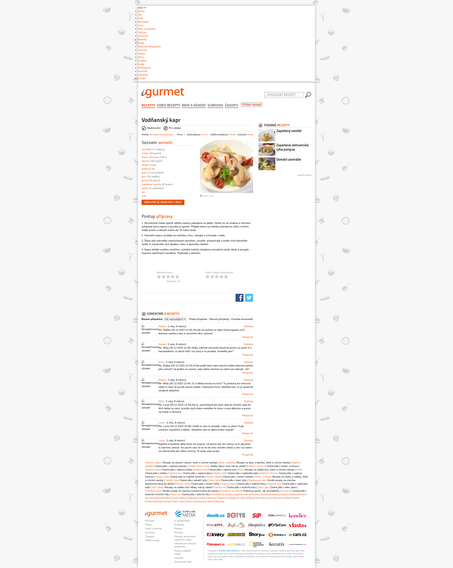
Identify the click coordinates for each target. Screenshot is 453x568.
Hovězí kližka (183, 483)
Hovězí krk (220, 487)
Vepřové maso (241, 494)
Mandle (165, 498)
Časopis (231, 105)
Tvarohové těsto (153, 491)
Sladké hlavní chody (199, 466)
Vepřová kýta (201, 469)
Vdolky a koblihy (263, 476)
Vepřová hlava (229, 483)
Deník (141, 11)
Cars (140, 25)
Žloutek (255, 494)
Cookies (178, 557)
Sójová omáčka (288, 494)
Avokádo (208, 501)
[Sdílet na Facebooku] (239, 297)
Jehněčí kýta (172, 480)
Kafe (140, 18)
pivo (144, 176)
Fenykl (159, 501)
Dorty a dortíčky (227, 462)
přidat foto (207, 196)
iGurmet (142, 71)
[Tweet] (248, 297)
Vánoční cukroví (153, 462)
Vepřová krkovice (269, 473)
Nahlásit (248, 326)
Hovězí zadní (162, 476)
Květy (141, 64)
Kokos (190, 501)
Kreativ (142, 78)
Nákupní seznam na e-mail (163, 202)
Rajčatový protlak (197, 498)
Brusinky (219, 501)
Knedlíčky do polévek (231, 491)
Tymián (264, 494)
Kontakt (178, 532)
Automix (142, 50)
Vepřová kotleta (153, 469)
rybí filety (147, 149)
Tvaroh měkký (178, 498)
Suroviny (215, 105)
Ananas (199, 501)
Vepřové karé (274, 483)
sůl (143, 192)
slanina (146, 161)
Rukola (211, 498)
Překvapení (144, 67)
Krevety (261, 498)
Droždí (301, 494)
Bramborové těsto (257, 480)
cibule (145, 164)
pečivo (145, 188)
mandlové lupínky (151, 184)
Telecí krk (176, 494)
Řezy (241, 469)
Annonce (143, 35)
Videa (148, 524)
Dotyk (141, 43)
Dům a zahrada (146, 28)
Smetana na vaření (236, 498)
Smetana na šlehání (222, 494)
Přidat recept (251, 104)
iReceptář (143, 21)
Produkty (179, 524)
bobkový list (148, 168)
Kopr (167, 501)
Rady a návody (194, 105)
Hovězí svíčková (257, 466)
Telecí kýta (214, 480)
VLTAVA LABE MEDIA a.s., (230, 551)
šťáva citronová (150, 157)
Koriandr (274, 494)
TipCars (142, 32)
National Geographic (149, 46)
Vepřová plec (175, 473)
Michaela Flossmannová (161, 134)
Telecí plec (263, 487)
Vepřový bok (220, 473)
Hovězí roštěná (214, 476)
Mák (288, 498)
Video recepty (168, 105)
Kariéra (178, 528)
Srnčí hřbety (157, 487)
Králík (299, 469)
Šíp (140, 14)
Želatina (221, 498)
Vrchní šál (286, 491)
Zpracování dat (182, 561)
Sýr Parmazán (152, 498)
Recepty (148, 105)
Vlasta (141, 53)
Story (141, 57)
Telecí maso (178, 501)
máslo (145, 153)
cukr (144, 196)
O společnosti (182, 520)
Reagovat (247, 336)
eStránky (143, 74)
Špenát (251, 498)
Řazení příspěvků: (152, 319)
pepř (144, 172)
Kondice (142, 60)
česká (250, 134)
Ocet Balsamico (275, 498)
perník (145, 180)
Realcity (142, 39)
